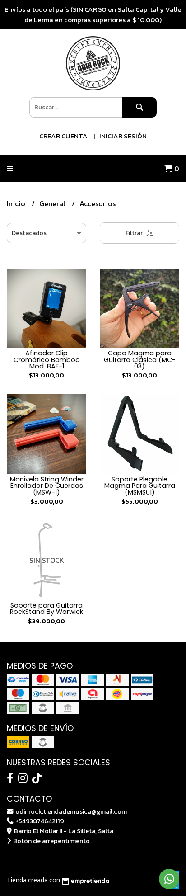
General (53, 203)
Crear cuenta (63, 136)
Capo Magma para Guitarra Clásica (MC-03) (140, 360)
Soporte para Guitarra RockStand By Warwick (46, 608)
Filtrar (135, 233)
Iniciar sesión (123, 136)
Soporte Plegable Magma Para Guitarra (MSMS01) (139, 486)
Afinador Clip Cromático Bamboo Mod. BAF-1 (47, 360)
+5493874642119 (39, 821)
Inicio (17, 203)
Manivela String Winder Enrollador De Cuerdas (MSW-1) (47, 486)
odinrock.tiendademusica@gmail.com (70, 811)
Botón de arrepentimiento (51, 841)
